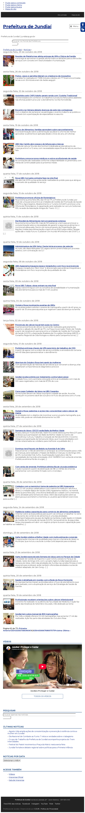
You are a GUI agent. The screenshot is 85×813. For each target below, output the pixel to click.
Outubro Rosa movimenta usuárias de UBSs (35, 305)
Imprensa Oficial (16, 777)
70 (51, 631)
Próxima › (59, 631)
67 (44, 631)
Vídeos (12, 774)
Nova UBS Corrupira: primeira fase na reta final (36, 178)
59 (25, 631)
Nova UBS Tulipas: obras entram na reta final (35, 286)
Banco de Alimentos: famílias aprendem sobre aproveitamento (44, 130)
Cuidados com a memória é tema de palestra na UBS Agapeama (44, 486)
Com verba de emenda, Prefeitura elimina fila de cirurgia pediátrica (46, 467)
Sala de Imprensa (16, 780)
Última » (66, 631)
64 (37, 631)
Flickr (51, 804)
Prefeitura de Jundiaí (27, 26)
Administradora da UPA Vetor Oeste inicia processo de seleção (44, 246)
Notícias (27, 50)
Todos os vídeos (42, 696)
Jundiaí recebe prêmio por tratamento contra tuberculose (42, 377)
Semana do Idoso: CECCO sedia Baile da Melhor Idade (39, 431)
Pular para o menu (13, 5)
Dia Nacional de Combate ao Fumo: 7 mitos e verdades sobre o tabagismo (41, 736)
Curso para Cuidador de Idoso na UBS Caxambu (37, 391)
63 (35, 631)
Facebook (26, 804)
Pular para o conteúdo (15, 3)
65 (39, 631)
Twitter (57, 804)
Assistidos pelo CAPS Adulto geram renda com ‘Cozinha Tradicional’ (46, 96)
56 (19, 631)
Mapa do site (10, 9)
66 (42, 631)
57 (21, 631)
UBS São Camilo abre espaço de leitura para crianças (39, 144)
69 (49, 631)
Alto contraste (62, 15)
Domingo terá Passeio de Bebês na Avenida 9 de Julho (40, 449)
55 (16, 631)
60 (28, 631)
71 (54, 631)
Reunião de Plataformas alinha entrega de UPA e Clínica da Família (45, 56)
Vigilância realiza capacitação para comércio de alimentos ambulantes (47, 512)
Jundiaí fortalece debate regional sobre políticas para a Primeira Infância (41, 747)
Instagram (35, 804)
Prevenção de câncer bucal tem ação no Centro (37, 325)
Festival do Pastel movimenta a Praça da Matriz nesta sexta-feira (37, 744)
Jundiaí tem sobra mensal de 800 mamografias (36, 614)
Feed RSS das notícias (12, 804)
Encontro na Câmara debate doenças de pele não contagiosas (43, 110)
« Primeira (22, 628)
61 (30, 631)
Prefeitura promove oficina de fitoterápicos (35, 198)
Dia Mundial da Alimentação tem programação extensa (40, 221)
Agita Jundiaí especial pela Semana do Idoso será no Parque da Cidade (47, 557)
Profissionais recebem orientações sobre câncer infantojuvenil (44, 600)
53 (12, 631)
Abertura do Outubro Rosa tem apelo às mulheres (38, 362)
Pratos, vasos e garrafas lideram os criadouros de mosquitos (43, 76)
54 (14, 631)
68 (46, 631)
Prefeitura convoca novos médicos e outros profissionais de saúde (46, 158)
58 (23, 631)
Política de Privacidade (49, 809)
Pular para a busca (13, 7)
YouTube (44, 804)
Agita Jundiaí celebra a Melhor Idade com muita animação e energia (46, 537)
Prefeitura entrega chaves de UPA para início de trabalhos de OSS (45, 348)
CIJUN (36, 809)
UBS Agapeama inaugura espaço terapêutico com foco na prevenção (47, 266)
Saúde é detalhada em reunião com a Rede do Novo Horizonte (44, 580)
